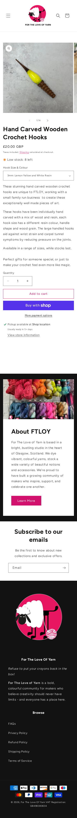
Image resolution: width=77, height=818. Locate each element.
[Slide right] (47, 120)
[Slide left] (29, 120)
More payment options (38, 315)
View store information (24, 335)
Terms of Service (20, 761)
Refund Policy (18, 742)
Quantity (8, 272)
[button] (8, 15)
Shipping (24, 152)
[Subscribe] (64, 568)
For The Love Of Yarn (33, 802)
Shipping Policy (19, 751)
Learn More (26, 501)
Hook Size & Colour (15, 167)
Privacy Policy (17, 733)
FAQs (12, 724)
